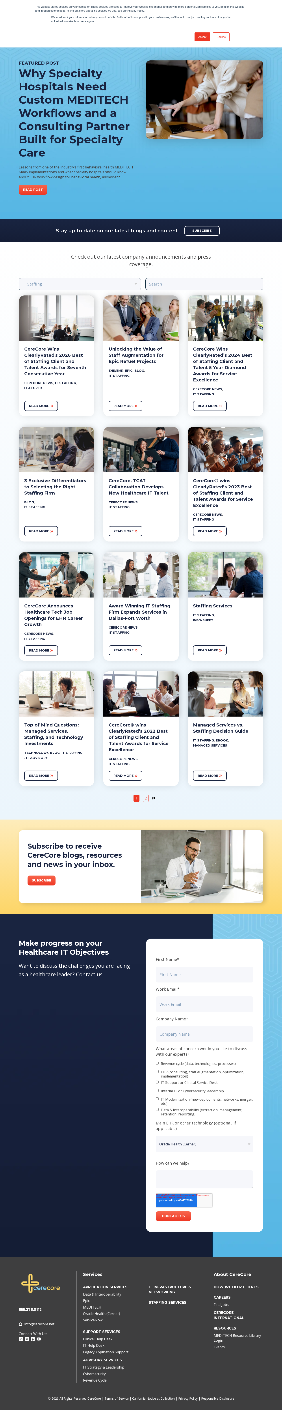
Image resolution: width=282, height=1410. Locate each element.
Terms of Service (116, 1398)
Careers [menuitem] (222, 1297)
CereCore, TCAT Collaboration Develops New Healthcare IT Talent (139, 487)
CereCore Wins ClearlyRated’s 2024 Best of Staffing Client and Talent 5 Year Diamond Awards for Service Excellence (222, 364)
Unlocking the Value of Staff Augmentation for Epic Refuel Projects (136, 355)
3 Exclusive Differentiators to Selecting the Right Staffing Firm (55, 487)
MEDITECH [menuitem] (92, 1307)
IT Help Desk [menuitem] (93, 1345)
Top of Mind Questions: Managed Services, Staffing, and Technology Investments (53, 734)
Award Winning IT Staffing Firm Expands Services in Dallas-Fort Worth (139, 612)
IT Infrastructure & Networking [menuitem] (170, 1289)
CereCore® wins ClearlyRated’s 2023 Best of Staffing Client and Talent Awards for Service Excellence (223, 493)
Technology (36, 753)
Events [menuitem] (219, 1347)
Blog (139, 371)
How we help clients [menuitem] (236, 1287)
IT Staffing (65, 383)
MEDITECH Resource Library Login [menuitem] (237, 1338)
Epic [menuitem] (86, 1300)
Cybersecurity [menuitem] (94, 1373)
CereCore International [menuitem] (229, 1315)
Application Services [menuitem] (105, 1287)
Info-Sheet (203, 620)
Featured (33, 388)
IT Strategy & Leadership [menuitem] (103, 1367)
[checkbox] (204, 1089)
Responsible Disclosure (217, 1398)
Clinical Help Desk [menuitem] (97, 1339)
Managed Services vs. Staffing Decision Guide (220, 728)
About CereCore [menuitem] (232, 1274)
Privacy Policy (188, 1398)
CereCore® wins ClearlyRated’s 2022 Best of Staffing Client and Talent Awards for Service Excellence (139, 737)
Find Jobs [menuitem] (221, 1304)
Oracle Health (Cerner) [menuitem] (101, 1313)
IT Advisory (37, 758)
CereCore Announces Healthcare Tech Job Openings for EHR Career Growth (53, 615)
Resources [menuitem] (225, 1328)
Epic (129, 371)
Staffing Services (212, 606)
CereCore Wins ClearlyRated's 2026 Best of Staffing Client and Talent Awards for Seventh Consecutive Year (55, 361)
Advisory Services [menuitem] (102, 1360)
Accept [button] (202, 37)
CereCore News (38, 383)
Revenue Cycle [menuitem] (95, 1380)
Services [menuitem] (92, 1274)
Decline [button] (221, 37)
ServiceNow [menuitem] (92, 1320)
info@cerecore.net (39, 1324)
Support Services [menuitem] (101, 1332)
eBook (222, 740)
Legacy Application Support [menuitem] (105, 1352)
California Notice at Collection (153, 1398)
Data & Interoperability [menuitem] (102, 1294)
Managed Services (210, 745)
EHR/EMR (116, 371)
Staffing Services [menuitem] (167, 1302)
